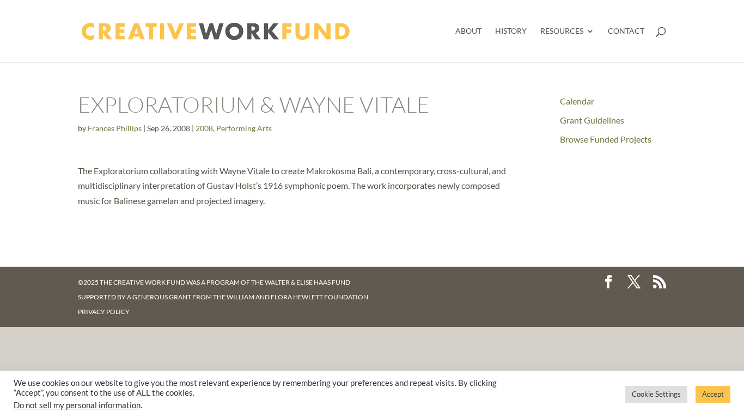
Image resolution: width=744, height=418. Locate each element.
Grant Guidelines (592, 120)
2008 (204, 128)
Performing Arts (244, 128)
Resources (561, 31)
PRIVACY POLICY (104, 312)
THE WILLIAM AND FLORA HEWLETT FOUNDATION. (291, 297)
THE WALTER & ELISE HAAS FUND (300, 282)
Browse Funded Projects (605, 139)
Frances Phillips (115, 128)
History (511, 31)
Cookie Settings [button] (656, 394)
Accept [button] (713, 394)
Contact (626, 31)
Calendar (577, 101)
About (468, 31)
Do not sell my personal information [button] (77, 405)
